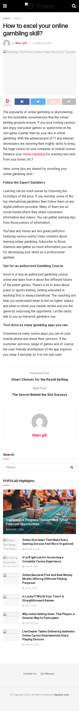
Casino (17, 18)
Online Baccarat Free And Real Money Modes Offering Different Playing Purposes (47, 578)
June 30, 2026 (31, 623)
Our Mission (47, 673)
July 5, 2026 (30, 588)
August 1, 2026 (15, 529)
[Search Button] (72, 467)
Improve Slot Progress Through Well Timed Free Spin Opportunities (37, 522)
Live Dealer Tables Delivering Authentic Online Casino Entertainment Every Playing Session (48, 635)
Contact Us (29, 673)
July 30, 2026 (31, 566)
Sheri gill (21, 43)
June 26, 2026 (31, 645)
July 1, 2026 (30, 606)
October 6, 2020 (42, 43)
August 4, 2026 (32, 549)
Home (6, 18)
